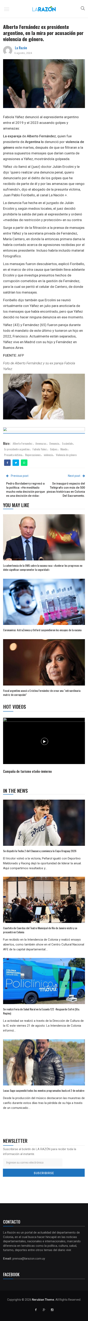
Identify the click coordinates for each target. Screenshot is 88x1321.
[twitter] (16, 463)
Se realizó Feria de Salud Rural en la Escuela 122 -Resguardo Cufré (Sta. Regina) (41, 1011)
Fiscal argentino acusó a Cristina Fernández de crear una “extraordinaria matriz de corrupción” (41, 692)
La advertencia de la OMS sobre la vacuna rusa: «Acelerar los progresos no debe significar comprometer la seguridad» (42, 567)
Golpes (53, 449)
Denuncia (54, 443)
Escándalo (67, 443)
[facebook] (7, 463)
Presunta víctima (13, 455)
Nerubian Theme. (43, 1299)
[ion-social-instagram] (52, 1310)
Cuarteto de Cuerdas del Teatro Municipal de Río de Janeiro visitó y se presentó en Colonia (40, 930)
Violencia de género (66, 455)
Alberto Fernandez (22, 443)
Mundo (63, 449)
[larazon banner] (44, 431)
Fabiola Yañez (40, 449)
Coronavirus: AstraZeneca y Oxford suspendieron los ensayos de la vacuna (42, 630)
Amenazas (40, 443)
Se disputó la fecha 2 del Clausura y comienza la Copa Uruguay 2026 (39, 851)
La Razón (21, 47)
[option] (44, 746)
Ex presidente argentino (16, 449)
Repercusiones (33, 455)
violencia (48, 455)
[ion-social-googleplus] (44, 1310)
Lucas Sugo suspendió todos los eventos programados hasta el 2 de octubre (43, 1090)
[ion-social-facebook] (36, 1310)
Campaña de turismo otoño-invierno (27, 771)
